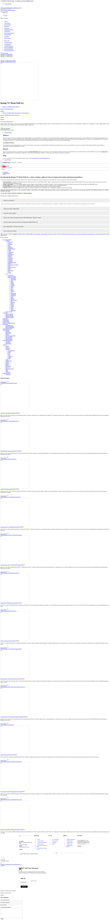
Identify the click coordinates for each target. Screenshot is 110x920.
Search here (3, 9)
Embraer (10, 256)
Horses (9, 357)
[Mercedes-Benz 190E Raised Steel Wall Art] (55, 587)
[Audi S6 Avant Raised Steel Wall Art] (55, 474)
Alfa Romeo (13, 278)
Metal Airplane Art (91, 234)
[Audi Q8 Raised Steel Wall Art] (55, 739)
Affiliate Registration (71, 839)
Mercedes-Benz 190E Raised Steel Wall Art (9, 603)
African (7, 347)
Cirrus (9, 251)
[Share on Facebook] (1, 166)
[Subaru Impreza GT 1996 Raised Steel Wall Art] (55, 512)
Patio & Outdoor (9, 339)
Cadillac (12, 284)
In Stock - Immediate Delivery (9, 323)
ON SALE (12, 50)
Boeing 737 (50, 234)
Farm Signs (6, 26)
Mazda (12, 298)
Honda (12, 290)
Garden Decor (7, 31)
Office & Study (9, 338)
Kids (9, 10)
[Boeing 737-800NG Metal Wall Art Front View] (1, 113)
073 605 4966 (34, 158)
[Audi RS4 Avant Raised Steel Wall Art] (55, 398)
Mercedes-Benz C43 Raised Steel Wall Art (9, 451)
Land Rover (13, 295)
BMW (12, 282)
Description (5, 172)
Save (4, 166)
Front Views (10, 258)
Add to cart (3, 128)
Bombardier (10, 247)
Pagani (12, 303)
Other (9, 266)
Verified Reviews (6, 173)
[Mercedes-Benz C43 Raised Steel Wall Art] (55, 436)
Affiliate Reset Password (69, 846)
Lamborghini (13, 294)
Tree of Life (8, 372)
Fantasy (7, 362)
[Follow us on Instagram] (22, 849)
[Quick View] (8, 382)
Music (7, 370)
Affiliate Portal (70, 842)
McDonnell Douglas (12, 262)
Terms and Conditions (42, 842)
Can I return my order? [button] (10, 231)
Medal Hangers (9, 343)
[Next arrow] (4, 59)
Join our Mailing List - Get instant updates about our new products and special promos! (83, 841)
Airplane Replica (44, 234)
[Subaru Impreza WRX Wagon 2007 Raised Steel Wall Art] (55, 701)
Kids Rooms (8, 333)
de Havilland (10, 254)
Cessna (9, 250)
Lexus (12, 296)
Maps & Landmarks (10, 368)
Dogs (9, 355)
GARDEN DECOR (8, 46)
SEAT (12, 307)
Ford (12, 288)
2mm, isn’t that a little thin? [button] (11, 208)
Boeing (23, 234)
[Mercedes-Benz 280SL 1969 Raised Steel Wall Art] (55, 814)
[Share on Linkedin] (6, 166)
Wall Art (6, 21)
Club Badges (8, 341)
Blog (39, 839)
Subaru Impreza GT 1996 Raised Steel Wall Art (10, 527)
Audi (12, 280)
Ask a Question (7, 159)
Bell (9, 245)
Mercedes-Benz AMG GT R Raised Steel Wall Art (11, 565)
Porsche (12, 306)
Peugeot (12, 304)
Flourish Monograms (10, 326)
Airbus (9, 243)
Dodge (12, 286)
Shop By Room (7, 38)
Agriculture (8, 348)
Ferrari (12, 287)
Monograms (6, 28)
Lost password (55, 840)
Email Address (24, 882)
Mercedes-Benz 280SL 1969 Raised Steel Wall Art (11, 829)
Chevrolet (13, 285)
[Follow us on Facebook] (19, 849)
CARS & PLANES (8, 42)
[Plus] (1, 127)
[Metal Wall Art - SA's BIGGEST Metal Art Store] (11, 7)
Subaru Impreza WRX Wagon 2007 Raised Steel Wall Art (12, 716)
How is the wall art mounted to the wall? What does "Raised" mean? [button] (22, 217)
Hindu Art (8, 365)
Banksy (7, 359)
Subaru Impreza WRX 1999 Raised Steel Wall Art (11, 791)
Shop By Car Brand (12, 277)
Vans (9, 271)
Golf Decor (8, 342)
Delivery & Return (8, 132)
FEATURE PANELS (8, 49)
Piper (9, 269)
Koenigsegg (13, 293)
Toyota (12, 309)
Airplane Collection (27, 193)
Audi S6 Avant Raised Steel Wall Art (8, 489)
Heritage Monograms (10, 327)
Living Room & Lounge (10, 335)
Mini (12, 301)
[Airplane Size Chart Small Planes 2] (19, 99)
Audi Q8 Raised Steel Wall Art (7, 754)
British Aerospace (11, 248)
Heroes (7, 364)
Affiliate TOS (69, 844)
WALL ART (6, 40)
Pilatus (9, 268)
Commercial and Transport (81, 234)
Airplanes (20, 234)
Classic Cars (10, 275)
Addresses (54, 842)
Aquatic (9, 351)
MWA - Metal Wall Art (8, 121)
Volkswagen (13, 310)
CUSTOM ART (7, 44)
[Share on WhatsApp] (7, 166)
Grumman (10, 259)
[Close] (1, 859)
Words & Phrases (7, 34)
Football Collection (9, 316)
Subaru (12, 308)
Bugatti (12, 283)
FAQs (4, 174)
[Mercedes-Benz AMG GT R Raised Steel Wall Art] (55, 549)
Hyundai (12, 291)
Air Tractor (10, 242)
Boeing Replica (65, 234)
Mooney (10, 263)
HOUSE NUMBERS (8, 47)
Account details (55, 839)
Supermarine (10, 270)
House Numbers (7, 24)
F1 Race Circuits (9, 311)
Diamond (10, 255)
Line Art (7, 367)
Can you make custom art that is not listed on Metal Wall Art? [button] (21, 222)
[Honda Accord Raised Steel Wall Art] (55, 625)
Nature (7, 371)
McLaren (12, 299)
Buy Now (7, 128)
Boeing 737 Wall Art (58, 234)
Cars (6, 274)
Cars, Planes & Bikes (7, 239)
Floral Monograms (9, 325)
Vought (9, 272)
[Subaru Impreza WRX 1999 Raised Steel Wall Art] (55, 776)
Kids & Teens (8, 366)
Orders (53, 844)
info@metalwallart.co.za (45, 158)
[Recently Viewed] (4, 858)
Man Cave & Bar (9, 336)
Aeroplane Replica (37, 234)
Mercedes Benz (14, 300)
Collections (6, 36)
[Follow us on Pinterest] (20, 849)
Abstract (7, 346)
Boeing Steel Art (72, 234)
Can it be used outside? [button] (10, 213)
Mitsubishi (13, 302)
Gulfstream (10, 260)
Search (4, 12)
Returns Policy (41, 844)
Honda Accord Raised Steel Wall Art (8, 640)
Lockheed (10, 261)
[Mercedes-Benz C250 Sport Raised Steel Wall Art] (55, 663)
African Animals (11, 350)
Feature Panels (6, 319)
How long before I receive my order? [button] (14, 226)
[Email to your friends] (8, 166)
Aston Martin (13, 279)
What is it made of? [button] (9, 200)
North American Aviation (13, 264)
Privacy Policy (41, 840)
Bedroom (7, 331)
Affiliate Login (70, 840)
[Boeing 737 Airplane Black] (7, 54)
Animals (7, 349)
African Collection (9, 314)
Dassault (10, 253)
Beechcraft (10, 244)
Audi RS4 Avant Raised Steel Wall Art (8, 413)
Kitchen (13, 10)
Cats (11, 10)
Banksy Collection (9, 315)
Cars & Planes (7, 23)
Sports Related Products (9, 33)
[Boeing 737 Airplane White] (8, 61)
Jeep (11, 292)
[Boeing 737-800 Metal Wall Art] (1, 106)
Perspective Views (12, 267)
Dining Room (8, 332)
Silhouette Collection (10, 317)
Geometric (10, 356)
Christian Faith (9, 360)
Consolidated (10, 252)
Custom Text (8, 374)
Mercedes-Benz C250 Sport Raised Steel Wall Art (11, 678)
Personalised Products (8, 29)
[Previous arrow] (2, 59)
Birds (9, 352)
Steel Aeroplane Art (99, 234)
